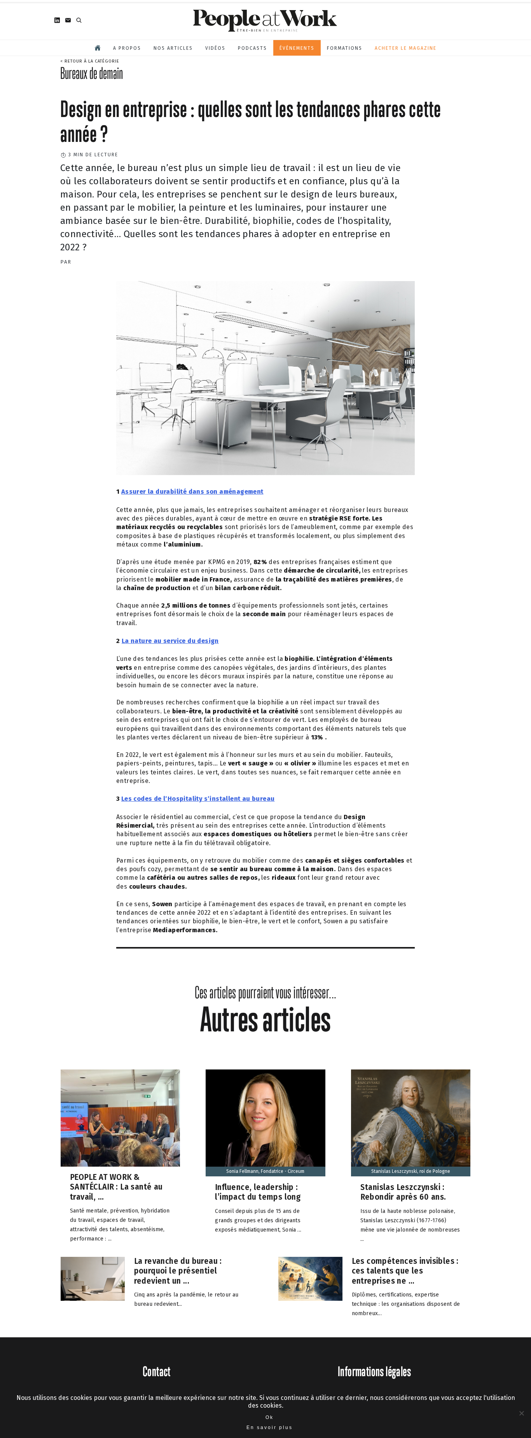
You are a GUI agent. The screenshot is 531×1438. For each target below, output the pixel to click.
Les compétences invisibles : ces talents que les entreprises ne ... (405, 1271)
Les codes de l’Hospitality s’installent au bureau (198, 798)
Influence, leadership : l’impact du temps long (257, 1192)
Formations (344, 48)
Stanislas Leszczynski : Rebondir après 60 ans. (403, 1192)
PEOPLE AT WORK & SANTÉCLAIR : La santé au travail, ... (116, 1187)
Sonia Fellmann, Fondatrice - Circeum (265, 1171)
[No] (521, 1413)
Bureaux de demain (91, 73)
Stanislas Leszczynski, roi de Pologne (410, 1171)
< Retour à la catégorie (89, 61)
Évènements (296, 48)
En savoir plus (269, 1427)
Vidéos (215, 48)
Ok (270, 1417)
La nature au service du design (170, 641)
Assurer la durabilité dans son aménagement (192, 491)
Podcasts (252, 48)
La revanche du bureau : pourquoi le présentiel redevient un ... (178, 1271)
